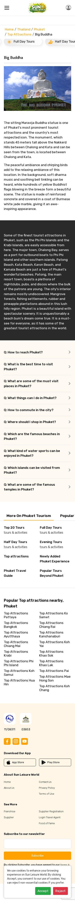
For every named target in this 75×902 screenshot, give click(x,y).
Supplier (9, 817)
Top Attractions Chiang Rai (51, 625)
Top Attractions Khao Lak (51, 663)
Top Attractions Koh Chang (54, 688)
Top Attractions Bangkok (16, 625)
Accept (43, 891)
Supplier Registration (51, 811)
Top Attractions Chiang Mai (16, 644)
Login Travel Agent (49, 817)
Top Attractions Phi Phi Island (18, 663)
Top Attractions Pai (54, 671)
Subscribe (37, 855)
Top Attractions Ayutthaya (16, 634)
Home (9, 29)
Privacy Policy (47, 787)
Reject (60, 891)
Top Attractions (19, 34)
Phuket (39, 29)
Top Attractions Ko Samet (53, 615)
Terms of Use (46, 793)
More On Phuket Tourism (29, 516)
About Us (9, 787)
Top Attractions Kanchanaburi (51, 634)
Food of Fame (47, 823)
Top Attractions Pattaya (16, 615)
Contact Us (45, 781)
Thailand (23, 29)
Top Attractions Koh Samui (19, 672)
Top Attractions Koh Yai (54, 644)
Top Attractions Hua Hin (19, 682)
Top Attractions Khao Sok (51, 653)
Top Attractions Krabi (16, 653)
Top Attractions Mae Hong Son (55, 678)
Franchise (9, 811)
